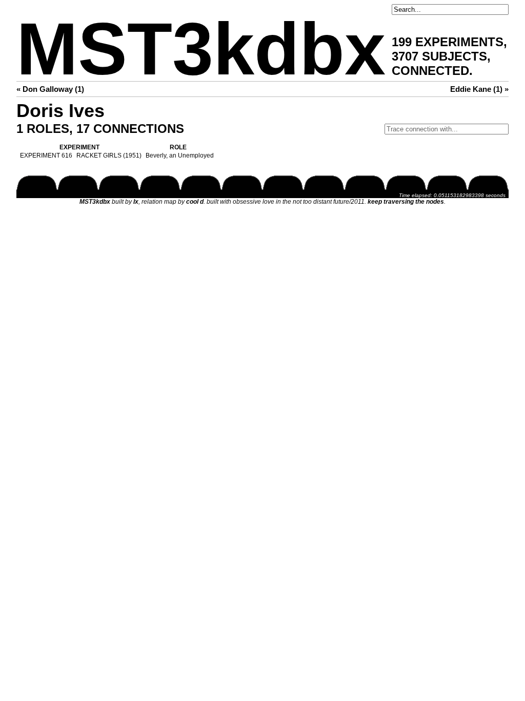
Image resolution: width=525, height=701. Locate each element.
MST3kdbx (201, 49)
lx (135, 201)
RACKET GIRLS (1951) (109, 155)
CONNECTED (430, 70)
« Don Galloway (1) (50, 89)
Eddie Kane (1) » (479, 89)
